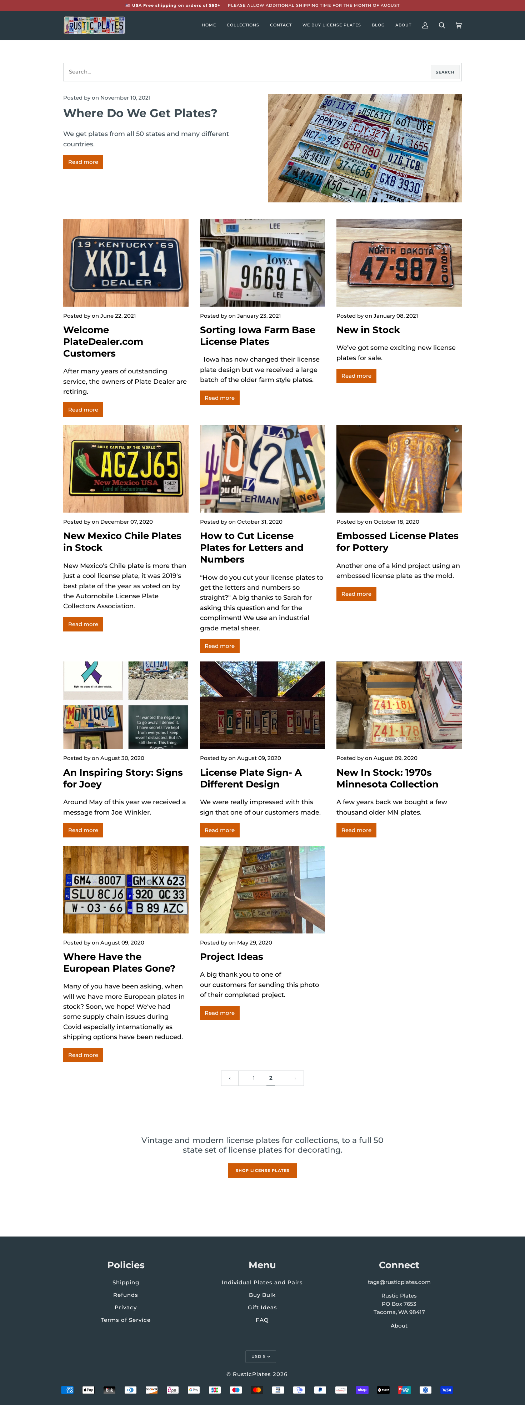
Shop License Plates (263, 1170)
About (399, 1326)
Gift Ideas (262, 1307)
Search (445, 72)
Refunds (125, 1294)
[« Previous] (230, 1078)
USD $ (258, 1356)
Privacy (126, 1307)
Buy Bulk (262, 1294)
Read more (83, 162)
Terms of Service (126, 1319)
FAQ (262, 1319)
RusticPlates (252, 1374)
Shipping (125, 1282)
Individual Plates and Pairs (262, 1282)
